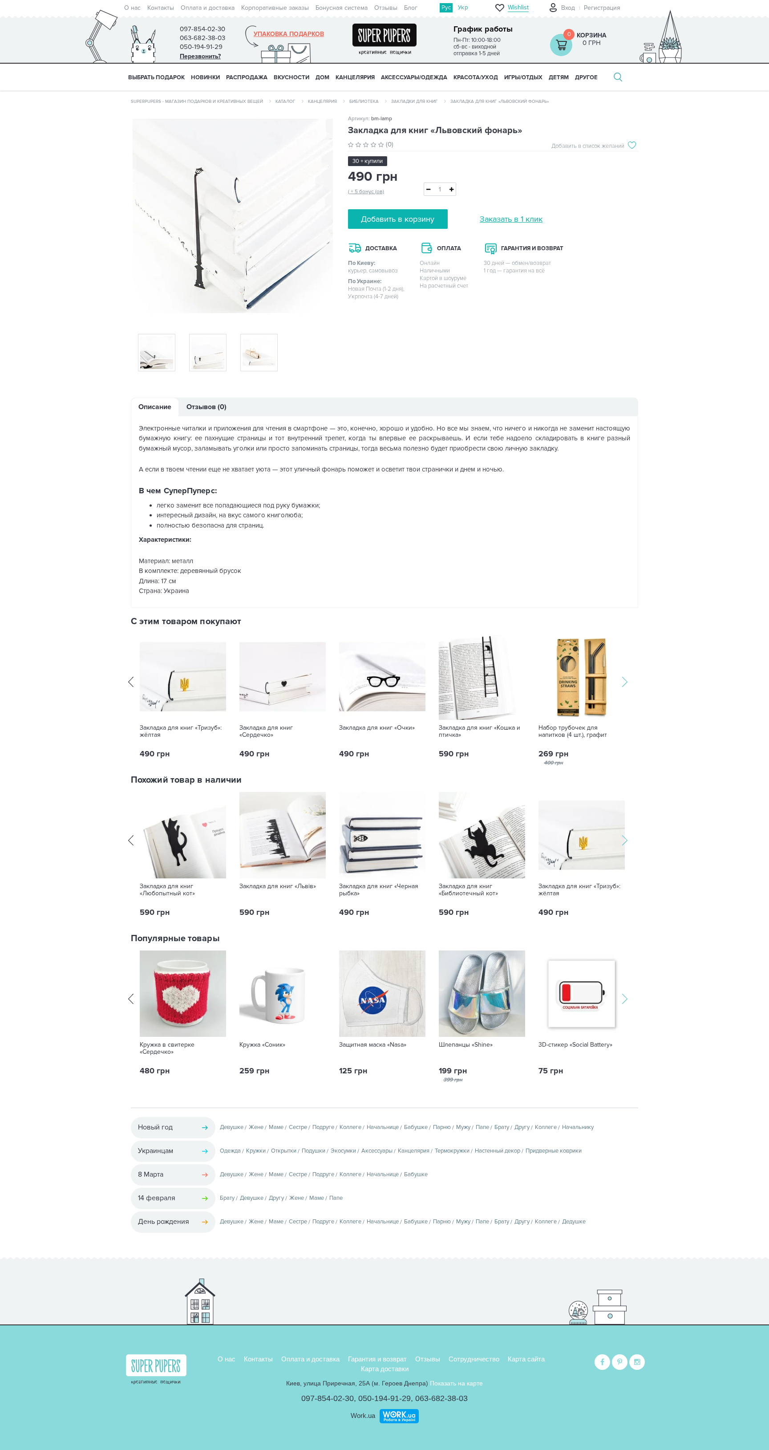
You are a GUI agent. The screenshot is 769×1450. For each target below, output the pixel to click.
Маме (276, 1127)
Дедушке (574, 1221)
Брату (501, 1127)
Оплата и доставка (208, 8)
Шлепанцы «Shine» (466, 1044)
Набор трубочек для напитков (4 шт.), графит (572, 731)
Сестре (298, 1127)
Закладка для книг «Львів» (277, 886)
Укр (463, 7)
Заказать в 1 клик (511, 219)
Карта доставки (385, 1369)
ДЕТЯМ (559, 77)
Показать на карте (456, 1383)
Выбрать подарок (156, 77)
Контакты (160, 8)
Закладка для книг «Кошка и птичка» (479, 731)
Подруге (323, 1127)
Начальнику (578, 1127)
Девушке (231, 1127)
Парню (442, 1127)
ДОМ (322, 77)
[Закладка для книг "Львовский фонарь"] (233, 219)
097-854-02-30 (327, 1398)
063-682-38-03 (441, 1398)
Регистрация (602, 8)
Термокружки (452, 1150)
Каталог (285, 101)
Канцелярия (322, 101)
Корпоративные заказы (275, 8)
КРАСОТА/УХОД (475, 77)
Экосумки (343, 1150)
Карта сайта (526, 1359)
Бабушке (416, 1127)
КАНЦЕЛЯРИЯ (355, 77)
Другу (522, 1127)
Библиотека (364, 101)
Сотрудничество (474, 1359)
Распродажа (246, 77)
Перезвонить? (200, 56)
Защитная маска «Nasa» (372, 1044)
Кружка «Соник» (262, 1044)
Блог (410, 8)
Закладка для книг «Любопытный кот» (167, 890)
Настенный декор (497, 1150)
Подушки (313, 1150)
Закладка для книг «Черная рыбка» (378, 890)
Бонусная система (342, 8)
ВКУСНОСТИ (291, 77)
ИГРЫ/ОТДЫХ (523, 77)
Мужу (463, 1127)
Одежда (230, 1150)
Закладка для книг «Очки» (377, 727)
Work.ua (363, 1415)
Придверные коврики (554, 1150)
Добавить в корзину (397, 219)
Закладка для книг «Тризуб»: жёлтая (181, 731)
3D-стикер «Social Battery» (575, 1044)
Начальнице (383, 1127)
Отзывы (385, 8)
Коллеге (350, 1127)
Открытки (283, 1150)
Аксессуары (377, 1150)
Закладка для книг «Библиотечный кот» (468, 890)
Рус (446, 7)
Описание (154, 406)
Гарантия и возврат (377, 1359)
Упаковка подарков (289, 34)
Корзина (592, 35)
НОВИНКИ (205, 77)
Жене (256, 1127)
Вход (568, 8)
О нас (132, 8)
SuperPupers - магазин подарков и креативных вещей (197, 101)
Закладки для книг (414, 101)
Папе (482, 1127)
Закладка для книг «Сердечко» (266, 731)
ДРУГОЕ (586, 77)
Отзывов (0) (206, 406)
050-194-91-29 (384, 1398)
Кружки (256, 1150)
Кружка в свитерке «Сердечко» (167, 1048)
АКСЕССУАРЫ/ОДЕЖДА (414, 77)
